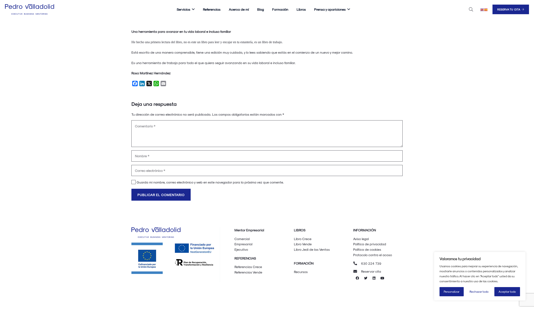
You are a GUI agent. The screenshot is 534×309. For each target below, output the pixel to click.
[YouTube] (382, 278)
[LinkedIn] (374, 278)
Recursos (301, 272)
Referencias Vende (248, 272)
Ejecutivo (241, 249)
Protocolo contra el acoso (372, 255)
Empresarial (243, 244)
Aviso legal (361, 239)
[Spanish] (486, 9)
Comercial (242, 239)
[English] (482, 9)
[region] (480, 276)
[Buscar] (471, 9)
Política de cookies (367, 249)
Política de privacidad (369, 244)
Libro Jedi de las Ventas (312, 249)
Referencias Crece (248, 267)
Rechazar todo (479, 291)
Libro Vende (303, 244)
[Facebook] (357, 278)
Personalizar (452, 291)
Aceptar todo (507, 291)
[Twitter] (365, 278)
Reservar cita (371, 271)
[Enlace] (30, 9)
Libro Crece (302, 239)
